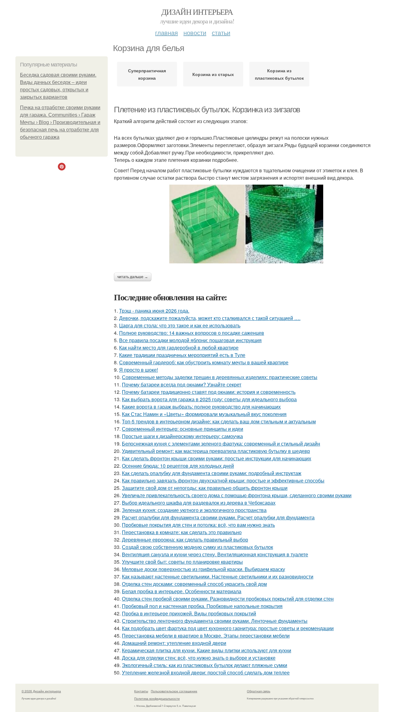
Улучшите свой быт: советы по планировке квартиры (182, 561)
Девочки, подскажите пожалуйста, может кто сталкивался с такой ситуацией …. (209, 318)
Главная (166, 32)
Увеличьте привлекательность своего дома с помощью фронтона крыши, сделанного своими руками (237, 495)
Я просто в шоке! (138, 369)
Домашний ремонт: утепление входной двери (174, 642)
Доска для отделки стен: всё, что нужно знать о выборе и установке (198, 657)
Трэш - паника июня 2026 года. (154, 310)
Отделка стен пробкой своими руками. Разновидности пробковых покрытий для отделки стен (228, 598)
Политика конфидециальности (157, 698)
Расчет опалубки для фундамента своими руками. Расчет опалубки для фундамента (218, 517)
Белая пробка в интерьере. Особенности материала (181, 591)
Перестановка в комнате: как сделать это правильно (182, 532)
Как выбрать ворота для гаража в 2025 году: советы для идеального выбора (209, 399)
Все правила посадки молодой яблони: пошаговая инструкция (190, 340)
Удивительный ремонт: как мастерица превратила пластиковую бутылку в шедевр (216, 450)
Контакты (141, 691)
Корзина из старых (213, 74)
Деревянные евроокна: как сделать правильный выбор (185, 539)
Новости (194, 32)
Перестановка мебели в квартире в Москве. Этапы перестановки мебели (206, 635)
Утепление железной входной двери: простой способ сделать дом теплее (206, 672)
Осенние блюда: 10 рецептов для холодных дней (178, 465)
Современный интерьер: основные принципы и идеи (182, 428)
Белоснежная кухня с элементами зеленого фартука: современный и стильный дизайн (221, 443)
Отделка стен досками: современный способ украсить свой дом (194, 583)
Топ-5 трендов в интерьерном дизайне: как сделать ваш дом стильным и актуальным (219, 421)
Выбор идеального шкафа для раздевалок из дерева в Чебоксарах (198, 502)
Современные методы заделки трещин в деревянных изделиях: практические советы (219, 377)
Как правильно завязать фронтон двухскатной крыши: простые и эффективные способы (223, 480)
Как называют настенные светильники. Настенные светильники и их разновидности (217, 576)
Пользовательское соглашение (174, 691)
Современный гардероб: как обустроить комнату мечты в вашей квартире (203, 362)
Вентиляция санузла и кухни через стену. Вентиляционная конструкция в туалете (215, 554)
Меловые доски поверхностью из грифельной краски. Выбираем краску (203, 569)
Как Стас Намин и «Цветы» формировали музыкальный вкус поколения (204, 414)
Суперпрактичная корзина (147, 74)
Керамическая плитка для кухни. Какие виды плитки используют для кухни (206, 650)
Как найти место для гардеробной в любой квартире (179, 347)
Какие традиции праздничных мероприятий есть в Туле (182, 354)
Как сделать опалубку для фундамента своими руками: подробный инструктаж (211, 473)
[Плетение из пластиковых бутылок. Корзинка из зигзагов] (246, 224)
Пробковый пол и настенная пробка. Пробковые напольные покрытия (202, 606)
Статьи (221, 32)
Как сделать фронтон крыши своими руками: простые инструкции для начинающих (216, 458)
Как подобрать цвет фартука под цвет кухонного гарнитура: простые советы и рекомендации (228, 628)
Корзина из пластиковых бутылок (279, 74)
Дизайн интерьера (197, 11)
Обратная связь (258, 691)
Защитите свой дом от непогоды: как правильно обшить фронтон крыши (204, 487)
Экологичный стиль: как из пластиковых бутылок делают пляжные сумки (204, 665)
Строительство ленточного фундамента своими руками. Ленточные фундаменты (215, 620)
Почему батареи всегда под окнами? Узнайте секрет (181, 384)
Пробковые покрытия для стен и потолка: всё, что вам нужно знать (198, 524)
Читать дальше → (132, 277)
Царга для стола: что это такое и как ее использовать (179, 325)
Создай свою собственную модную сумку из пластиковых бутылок (197, 546)
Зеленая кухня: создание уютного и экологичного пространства (194, 510)
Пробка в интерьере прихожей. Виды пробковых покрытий (189, 613)
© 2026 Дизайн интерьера (41, 691)
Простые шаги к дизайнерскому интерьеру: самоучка (182, 436)
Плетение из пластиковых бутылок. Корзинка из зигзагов (207, 109)
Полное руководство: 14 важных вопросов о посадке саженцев (191, 332)
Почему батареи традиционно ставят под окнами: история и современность (209, 391)
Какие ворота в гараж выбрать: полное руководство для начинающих (201, 406)
